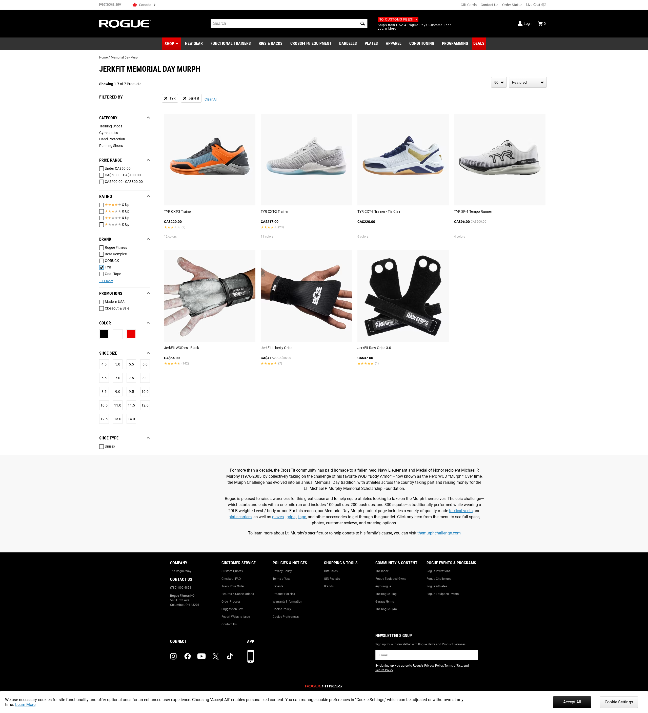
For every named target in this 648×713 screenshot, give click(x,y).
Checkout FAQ (231, 579)
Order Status (512, 5)
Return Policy (384, 670)
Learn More (25, 704)
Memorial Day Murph (125, 57)
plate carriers (240, 516)
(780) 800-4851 (180, 587)
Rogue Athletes (437, 586)
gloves (278, 516)
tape (302, 516)
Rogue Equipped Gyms (390, 579)
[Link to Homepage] (125, 23)
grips (291, 516)
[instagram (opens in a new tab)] (173, 656)
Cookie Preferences (286, 617)
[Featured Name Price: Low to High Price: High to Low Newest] (528, 82)
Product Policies (284, 594)
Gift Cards (469, 5)
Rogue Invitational (439, 571)
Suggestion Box (232, 609)
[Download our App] (250, 656)
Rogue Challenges (439, 579)
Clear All (211, 99)
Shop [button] (169, 43)
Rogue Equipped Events (443, 594)
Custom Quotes (232, 571)
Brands (329, 586)
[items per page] (499, 82)
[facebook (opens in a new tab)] (187, 656)
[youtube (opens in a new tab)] (201, 656)
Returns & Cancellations (237, 594)
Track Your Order (232, 586)
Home (103, 57)
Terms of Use (281, 579)
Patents (278, 586)
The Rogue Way (180, 571)
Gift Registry (332, 579)
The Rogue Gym (386, 609)
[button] (363, 23)
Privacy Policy (282, 571)
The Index (382, 571)
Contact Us (489, 5)
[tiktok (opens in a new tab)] (230, 656)
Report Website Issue (235, 617)
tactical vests (461, 510)
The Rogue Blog (386, 594)
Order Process (230, 601)
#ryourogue (383, 586)
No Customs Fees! (396, 19)
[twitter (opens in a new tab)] (215, 656)
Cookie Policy (282, 609)
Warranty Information (287, 601)
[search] (289, 23)
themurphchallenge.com (439, 533)
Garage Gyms (384, 601)
